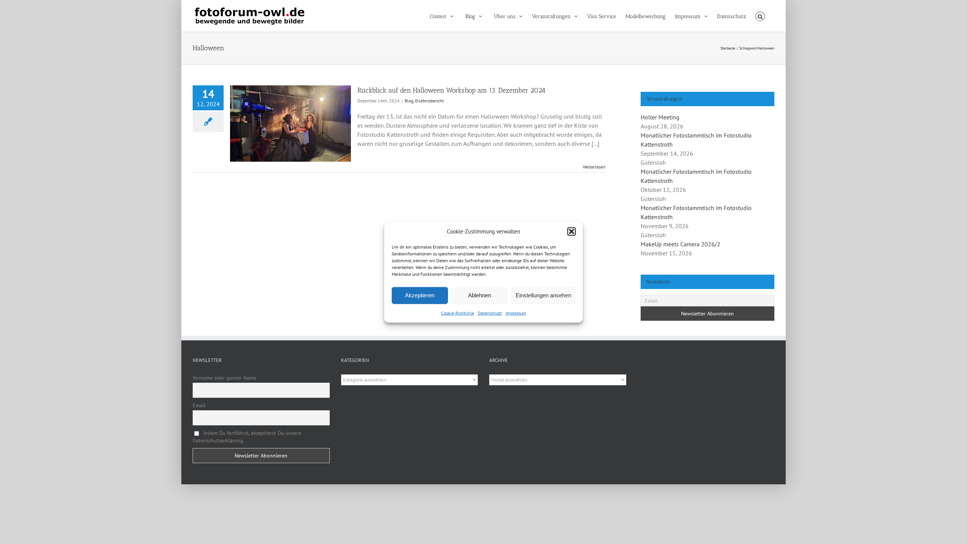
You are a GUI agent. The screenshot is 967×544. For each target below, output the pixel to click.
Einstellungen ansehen (543, 295)
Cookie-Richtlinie (457, 312)
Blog (409, 101)
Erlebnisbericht (429, 101)
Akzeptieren (419, 295)
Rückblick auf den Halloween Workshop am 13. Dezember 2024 (451, 90)
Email (199, 405)
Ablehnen (479, 295)
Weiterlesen (594, 167)
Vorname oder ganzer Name (224, 377)
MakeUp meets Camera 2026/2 (680, 244)
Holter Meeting (660, 117)
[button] (571, 231)
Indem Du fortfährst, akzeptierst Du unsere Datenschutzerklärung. (247, 437)
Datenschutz (490, 312)
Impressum (515, 312)
